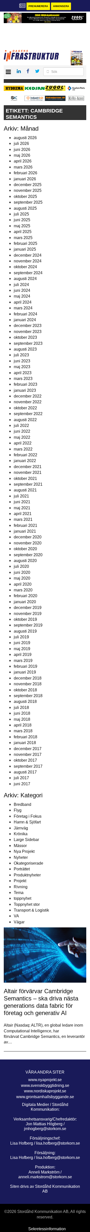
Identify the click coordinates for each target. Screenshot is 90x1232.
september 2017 (28, 766)
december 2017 (28, 749)
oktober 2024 (25, 267)
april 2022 (23, 443)
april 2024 (23, 302)
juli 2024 (21, 285)
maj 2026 (22, 155)
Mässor (20, 846)
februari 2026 (25, 173)
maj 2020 (22, 578)
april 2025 (23, 232)
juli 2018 (21, 707)
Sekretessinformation (47, 1229)
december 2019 (28, 607)
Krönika (21, 834)
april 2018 (23, 725)
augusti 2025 (25, 208)
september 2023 (28, 343)
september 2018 (28, 696)
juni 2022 (22, 431)
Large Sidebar (26, 839)
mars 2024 (23, 308)
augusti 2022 (25, 420)
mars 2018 (23, 731)
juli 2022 (21, 425)
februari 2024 (25, 314)
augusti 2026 (25, 138)
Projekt (20, 881)
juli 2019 (21, 637)
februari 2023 (25, 384)
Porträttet (22, 869)
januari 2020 (25, 602)
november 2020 (28, 543)
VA (16, 916)
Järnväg (21, 828)
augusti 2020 (25, 560)
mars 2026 (23, 167)
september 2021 (28, 484)
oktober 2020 (25, 549)
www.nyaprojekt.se (45, 1080)
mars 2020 (23, 590)
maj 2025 (22, 226)
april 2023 (23, 373)
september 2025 (28, 202)
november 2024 (28, 261)
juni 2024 (22, 290)
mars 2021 (23, 519)
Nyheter (21, 857)
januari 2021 (25, 531)
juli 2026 (21, 143)
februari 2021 (25, 525)
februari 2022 (25, 455)
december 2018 (28, 678)
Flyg (18, 810)
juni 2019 (22, 643)
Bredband (22, 804)
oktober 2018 (25, 690)
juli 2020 (21, 566)
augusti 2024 (25, 278)
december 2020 (28, 537)
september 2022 (28, 414)
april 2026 (23, 161)
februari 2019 (25, 666)
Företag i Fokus (28, 816)
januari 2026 (25, 179)
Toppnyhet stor (27, 904)
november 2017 (28, 754)
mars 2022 (23, 449)
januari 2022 (25, 461)
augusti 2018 (25, 701)
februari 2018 (25, 737)
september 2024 (28, 273)
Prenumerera (38, 6)
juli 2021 (21, 496)
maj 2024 (22, 296)
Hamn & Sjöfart (27, 822)
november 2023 (28, 331)
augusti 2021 (25, 490)
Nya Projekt (24, 851)
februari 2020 (25, 596)
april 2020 (23, 584)
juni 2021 (22, 502)
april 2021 (23, 514)
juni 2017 (22, 784)
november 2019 (28, 613)
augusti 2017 (25, 772)
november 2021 (28, 472)
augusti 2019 (25, 631)
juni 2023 (22, 361)
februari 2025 (25, 243)
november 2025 (28, 190)
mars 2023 (23, 378)
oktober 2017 (25, 760)
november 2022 (28, 402)
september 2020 (28, 555)
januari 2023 (25, 390)
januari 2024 (25, 320)
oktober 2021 (25, 478)
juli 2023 (21, 355)
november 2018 (28, 684)
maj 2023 (22, 367)
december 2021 (28, 467)
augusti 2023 (25, 349)
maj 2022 (22, 437)
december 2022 (28, 396)
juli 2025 (21, 214)
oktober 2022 (25, 408)
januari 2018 (25, 743)
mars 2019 (23, 660)
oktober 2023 (25, 337)
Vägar (19, 922)
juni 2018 (22, 713)
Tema (19, 892)
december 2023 (28, 325)
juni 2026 (22, 149)
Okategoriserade (28, 863)
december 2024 (28, 255)
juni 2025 (22, 220)
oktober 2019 (25, 619)
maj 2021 (22, 508)
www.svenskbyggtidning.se (45, 1085)
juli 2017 (21, 778)
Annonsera (61, 6)
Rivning (21, 887)
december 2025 (28, 185)
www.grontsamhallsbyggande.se (45, 1097)
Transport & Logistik (31, 910)
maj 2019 (22, 649)
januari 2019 (25, 672)
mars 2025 (23, 238)
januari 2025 (25, 249)
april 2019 (23, 654)
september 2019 (28, 625)
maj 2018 (22, 719)
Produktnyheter (27, 875)
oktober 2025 (25, 196)
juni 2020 (22, 572)
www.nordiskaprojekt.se (45, 1091)
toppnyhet (22, 898)
